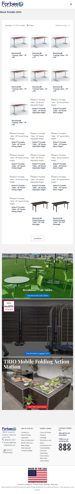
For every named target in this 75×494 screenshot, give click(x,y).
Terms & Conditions (24, 484)
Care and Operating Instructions (44, 453)
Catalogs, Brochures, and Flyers (45, 440)
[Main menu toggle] (71, 4)
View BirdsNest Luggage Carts (37, 353)
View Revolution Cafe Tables (37, 295)
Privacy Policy (38, 484)
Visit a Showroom (27, 440)
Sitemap (47, 484)
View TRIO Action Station (37, 407)
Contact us (25, 432)
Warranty (54, 484)
